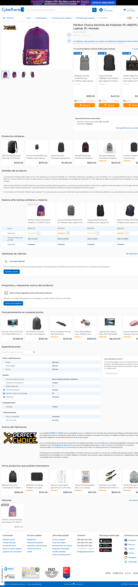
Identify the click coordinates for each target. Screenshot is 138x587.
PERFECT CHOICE (57, 433)
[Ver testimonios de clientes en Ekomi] (31, 573)
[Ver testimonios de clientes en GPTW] (66, 573)
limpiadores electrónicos (64, 445)
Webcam (104, 443)
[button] (52, 573)
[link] (41, 214)
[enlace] (105, 541)
